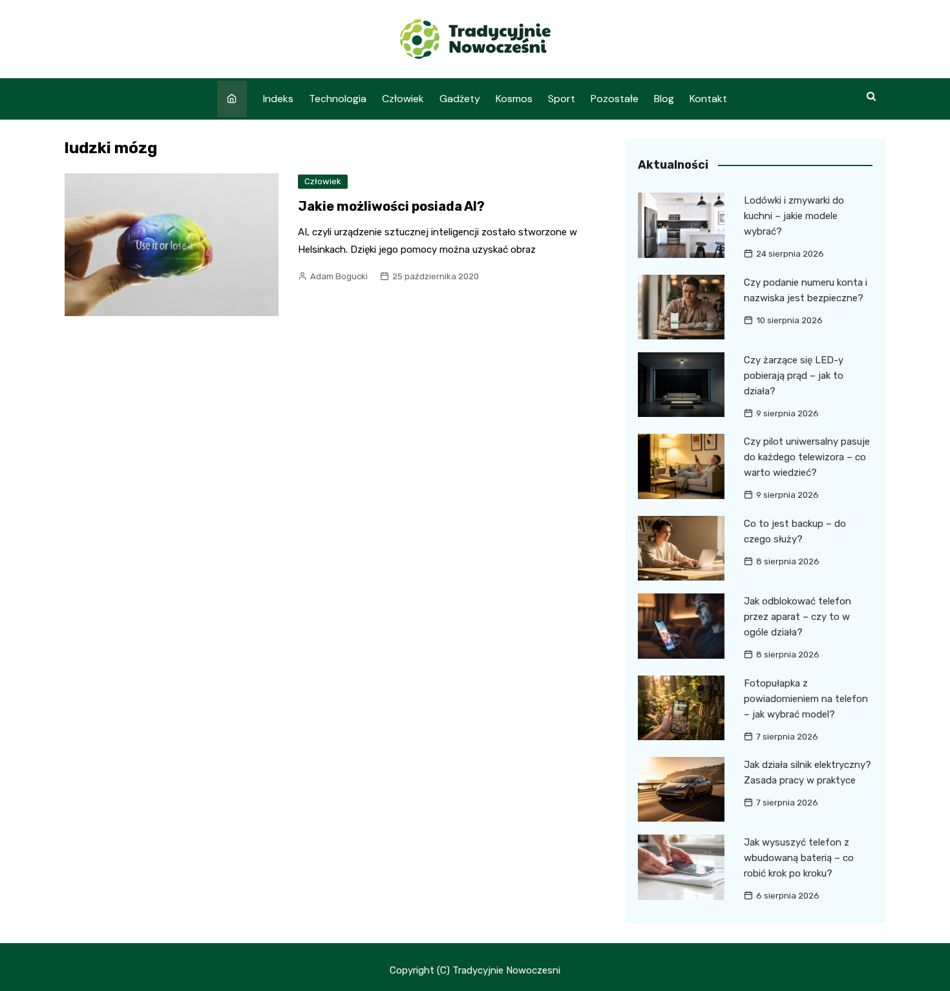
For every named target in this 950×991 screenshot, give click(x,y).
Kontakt (708, 98)
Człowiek (403, 98)
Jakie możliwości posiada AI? (391, 206)
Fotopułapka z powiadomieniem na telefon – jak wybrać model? (806, 698)
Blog (664, 98)
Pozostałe (615, 98)
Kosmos (514, 98)
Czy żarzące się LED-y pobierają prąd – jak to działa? (793, 375)
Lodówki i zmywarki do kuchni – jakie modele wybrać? (794, 216)
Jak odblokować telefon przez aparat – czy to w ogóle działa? (797, 616)
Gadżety (459, 98)
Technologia (337, 98)
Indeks (278, 98)
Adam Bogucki (339, 276)
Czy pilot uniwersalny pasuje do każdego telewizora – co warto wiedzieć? (807, 457)
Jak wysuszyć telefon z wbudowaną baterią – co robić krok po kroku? (799, 857)
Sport (561, 98)
